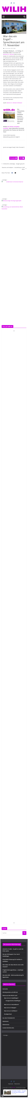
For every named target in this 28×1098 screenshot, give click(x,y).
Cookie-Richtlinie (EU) (8, 1028)
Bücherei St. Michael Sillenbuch (14, 103)
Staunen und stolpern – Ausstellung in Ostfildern (13, 168)
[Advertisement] (14, 1050)
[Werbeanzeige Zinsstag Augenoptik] (11, 200)
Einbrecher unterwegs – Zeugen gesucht (13, 164)
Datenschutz (6, 1024)
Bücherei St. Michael (8, 54)
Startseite (5, 989)
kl (15, 48)
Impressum (5, 1021)
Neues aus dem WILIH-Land (10, 995)
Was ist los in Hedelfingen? (11, 998)
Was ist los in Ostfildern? (10, 1011)
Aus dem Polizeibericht (9, 1018)
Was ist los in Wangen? (10, 1007)
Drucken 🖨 (13, 158)
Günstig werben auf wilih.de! (10, 992)
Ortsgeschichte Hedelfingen (13, 1000)
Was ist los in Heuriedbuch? (11, 1004)
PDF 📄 (22, 158)
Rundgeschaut (8, 1014)
